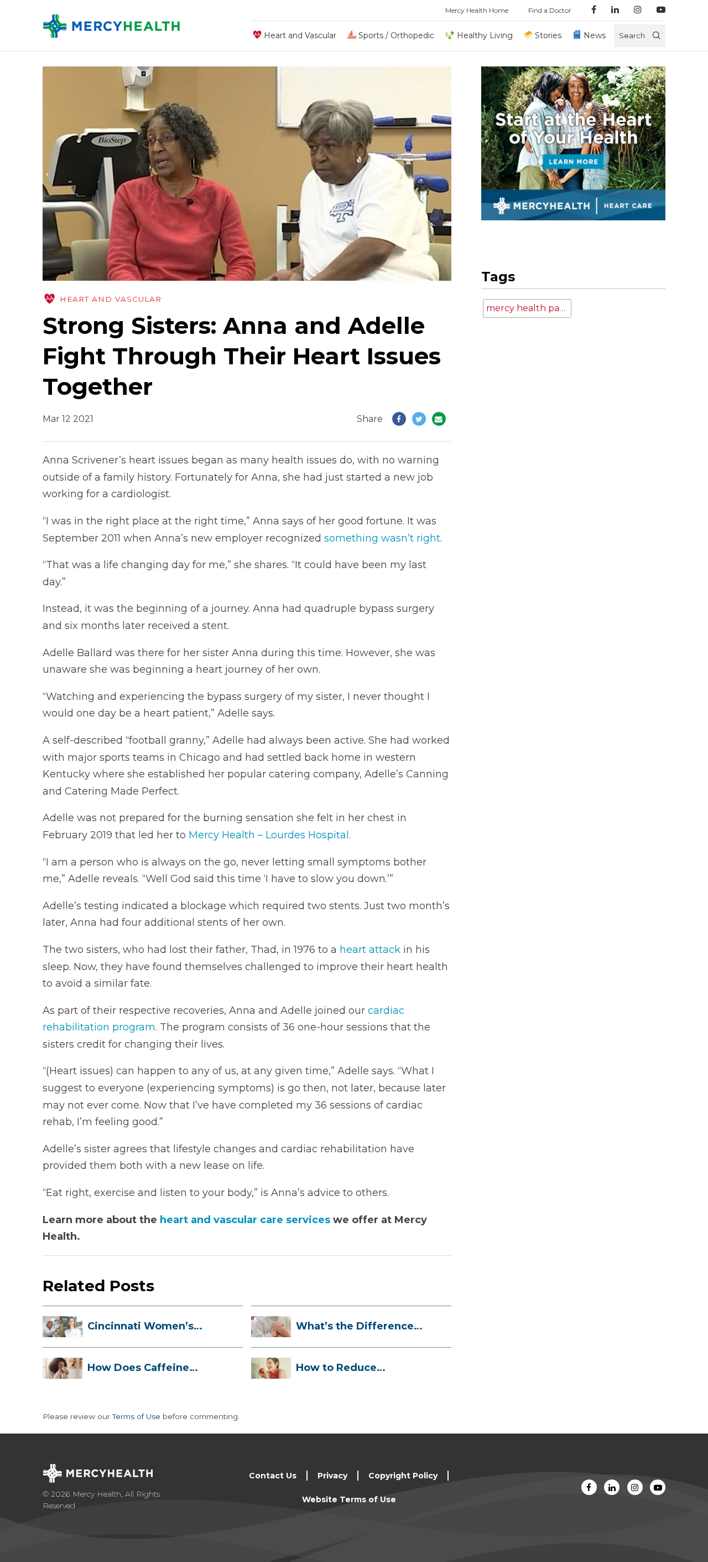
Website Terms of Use (349, 1499)
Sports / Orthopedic (396, 35)
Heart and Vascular (300, 35)
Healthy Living (484, 35)
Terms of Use (136, 1416)
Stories (548, 35)
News (595, 35)
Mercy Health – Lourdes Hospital (269, 835)
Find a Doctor (549, 10)
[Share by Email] (438, 418)
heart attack (370, 950)
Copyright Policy (403, 1476)
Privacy (332, 1476)
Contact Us (272, 1476)
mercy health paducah (528, 308)
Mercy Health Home (476, 10)
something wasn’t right (382, 538)
